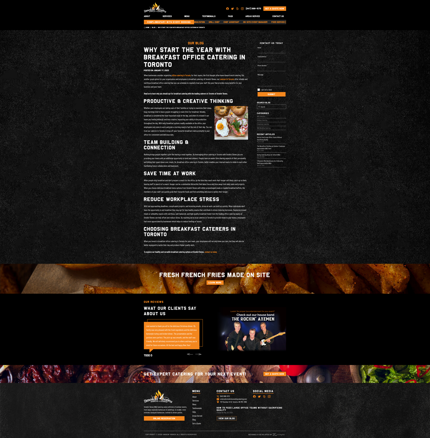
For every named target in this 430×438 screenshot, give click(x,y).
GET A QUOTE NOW (274, 374)
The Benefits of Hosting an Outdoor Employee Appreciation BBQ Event (271, 147)
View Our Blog (227, 418)
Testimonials (209, 16)
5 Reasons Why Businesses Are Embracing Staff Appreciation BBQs (270, 162)
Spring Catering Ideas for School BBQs (268, 155)
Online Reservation (164, 418)
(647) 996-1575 (253, 8)
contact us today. (211, 251)
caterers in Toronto (227, 79)
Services (167, 16)
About (194, 396)
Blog (194, 419)
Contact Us (278, 16)
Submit (271, 94)
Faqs (230, 16)
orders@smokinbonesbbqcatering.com (233, 399)
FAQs (194, 412)
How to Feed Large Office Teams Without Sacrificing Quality (269, 138)
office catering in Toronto (181, 75)
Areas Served (252, 16)
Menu (187, 16)
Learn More (215, 282)
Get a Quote (196, 423)
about (147, 16)
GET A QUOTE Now (274, 8)
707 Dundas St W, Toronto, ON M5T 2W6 (233, 402)
